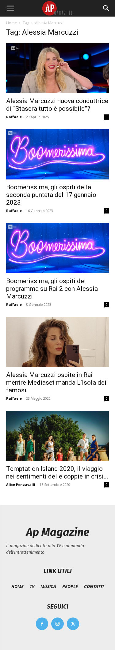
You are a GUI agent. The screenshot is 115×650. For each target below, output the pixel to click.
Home (11, 22)
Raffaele (14, 116)
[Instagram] (57, 623)
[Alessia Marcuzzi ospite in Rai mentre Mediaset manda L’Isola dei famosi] (57, 342)
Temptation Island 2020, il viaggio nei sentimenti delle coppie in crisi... (57, 472)
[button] (10, 8)
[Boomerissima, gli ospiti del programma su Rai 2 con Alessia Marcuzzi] (57, 248)
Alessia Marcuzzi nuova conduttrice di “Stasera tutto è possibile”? (57, 104)
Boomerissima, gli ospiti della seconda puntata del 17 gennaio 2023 (51, 194)
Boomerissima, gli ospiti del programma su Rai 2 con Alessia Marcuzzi (52, 288)
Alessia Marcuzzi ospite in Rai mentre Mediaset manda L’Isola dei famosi (56, 382)
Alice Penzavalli (20, 484)
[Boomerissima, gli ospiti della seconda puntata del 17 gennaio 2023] (57, 154)
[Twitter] (73, 623)
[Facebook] (42, 623)
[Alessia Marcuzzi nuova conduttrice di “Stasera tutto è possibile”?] (57, 68)
